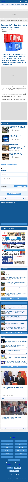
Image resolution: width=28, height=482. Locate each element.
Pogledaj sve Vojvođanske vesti (14, 298)
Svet (6, 170)
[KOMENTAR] (6, 198)
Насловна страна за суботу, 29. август (14, 248)
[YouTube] (16, 474)
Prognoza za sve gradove (14, 224)
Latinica (10, 467)
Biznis (12, 4)
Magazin (21, 453)
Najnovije (7, 4)
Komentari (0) (5, 33)
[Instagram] (12, 474)
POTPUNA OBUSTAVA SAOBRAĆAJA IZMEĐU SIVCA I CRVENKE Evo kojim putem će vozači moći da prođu (14, 289)
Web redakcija (24, 476)
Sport (22, 4)
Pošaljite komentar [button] (21, 186)
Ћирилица (17, 467)
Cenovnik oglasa (8, 476)
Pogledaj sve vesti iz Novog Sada (14, 332)
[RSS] (18, 474)
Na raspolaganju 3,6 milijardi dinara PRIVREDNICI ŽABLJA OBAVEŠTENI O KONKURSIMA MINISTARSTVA (14, 273)
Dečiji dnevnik (21, 456)
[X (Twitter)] (14, 474)
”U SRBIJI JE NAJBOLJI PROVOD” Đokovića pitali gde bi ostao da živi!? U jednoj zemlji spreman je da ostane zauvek (14, 357)
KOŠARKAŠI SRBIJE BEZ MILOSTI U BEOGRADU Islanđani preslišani (14, 352)
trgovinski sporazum (12, 164)
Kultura (7, 453)
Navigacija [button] (26, 1)
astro (10, 8)
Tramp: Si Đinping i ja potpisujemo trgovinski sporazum (14, 385)
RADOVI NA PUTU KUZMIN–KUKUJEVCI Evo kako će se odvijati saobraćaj (14, 283)
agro (6, 8)
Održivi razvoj (20, 450)
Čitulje (14, 459)
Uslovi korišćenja (4, 186)
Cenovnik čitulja (15, 476)
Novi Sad (21, 447)
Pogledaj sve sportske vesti (14, 366)
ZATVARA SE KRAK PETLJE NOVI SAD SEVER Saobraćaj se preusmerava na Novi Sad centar (14, 323)
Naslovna (3, 20)
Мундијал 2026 (17, 8)
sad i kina (3, 164)
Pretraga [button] (23, 1)
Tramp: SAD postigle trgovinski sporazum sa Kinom (14, 415)
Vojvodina (7, 450)
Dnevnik (5, 31)
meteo (2, 8)
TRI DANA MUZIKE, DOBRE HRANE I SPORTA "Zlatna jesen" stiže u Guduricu (14, 294)
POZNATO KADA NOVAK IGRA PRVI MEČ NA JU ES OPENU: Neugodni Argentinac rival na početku (14, 362)
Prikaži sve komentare (14, 193)
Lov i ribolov (7, 456)
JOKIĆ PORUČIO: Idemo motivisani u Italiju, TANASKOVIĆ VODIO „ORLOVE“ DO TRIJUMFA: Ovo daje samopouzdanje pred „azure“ (14, 341)
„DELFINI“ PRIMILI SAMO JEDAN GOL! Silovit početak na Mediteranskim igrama (14, 346)
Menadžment (3, 476)
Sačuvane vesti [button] (21, 1)
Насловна (14, 470)
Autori (20, 476)
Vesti (2, 4)
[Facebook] (10, 474)
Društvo (17, 4)
